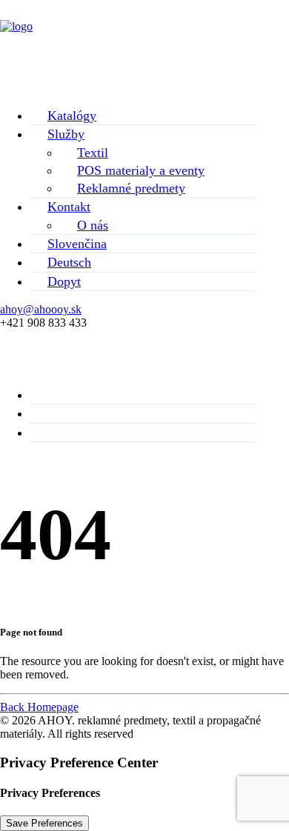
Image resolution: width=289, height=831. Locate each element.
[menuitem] (143, 116)
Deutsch (69, 262)
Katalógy (71, 115)
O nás (92, 225)
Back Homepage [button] (39, 707)
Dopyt (64, 281)
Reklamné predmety (131, 188)
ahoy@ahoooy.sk (41, 309)
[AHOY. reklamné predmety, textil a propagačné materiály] (144, 31)
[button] (144, 58)
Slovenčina (77, 243)
